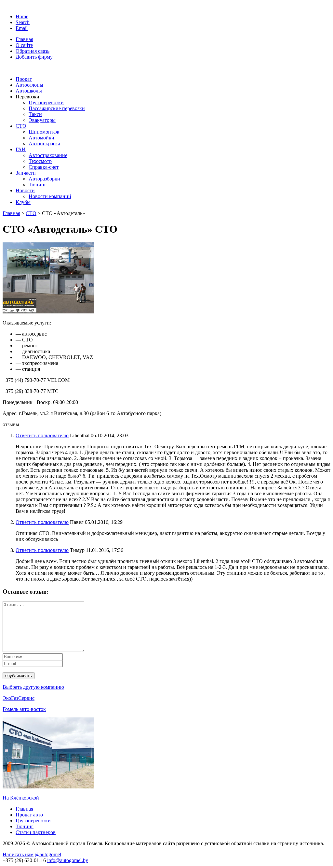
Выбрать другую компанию (33, 687)
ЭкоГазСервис (18, 698)
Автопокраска (44, 143)
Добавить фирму (34, 57)
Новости (25, 190)
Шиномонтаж (44, 132)
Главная (24, 39)
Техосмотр (40, 161)
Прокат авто (29, 814)
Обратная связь (32, 51)
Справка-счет (44, 167)
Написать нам (18, 854)
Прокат (24, 79)
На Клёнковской (21, 798)
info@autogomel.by (67, 860)
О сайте (24, 45)
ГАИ (21, 149)
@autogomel (48, 854)
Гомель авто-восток (24, 709)
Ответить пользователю (42, 435)
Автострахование (48, 155)
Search (23, 22)
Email (22, 28)
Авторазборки (44, 178)
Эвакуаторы (42, 120)
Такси (35, 114)
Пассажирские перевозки (57, 108)
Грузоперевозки (46, 102)
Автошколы (29, 91)
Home (22, 16)
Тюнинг (38, 184)
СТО (21, 126)
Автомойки (41, 137)
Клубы (23, 202)
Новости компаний (50, 196)
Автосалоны (29, 85)
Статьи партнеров (36, 832)
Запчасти (26, 173)
